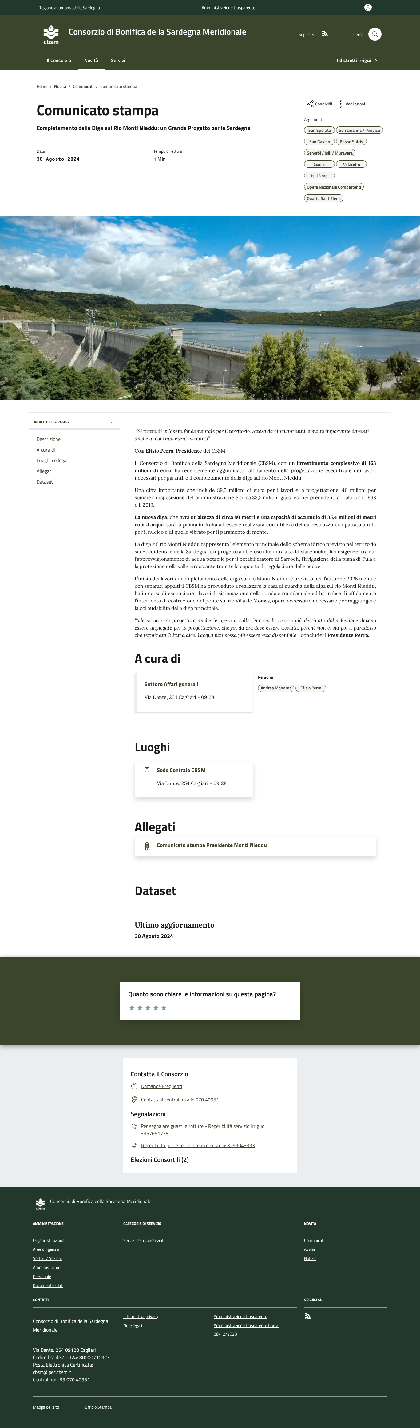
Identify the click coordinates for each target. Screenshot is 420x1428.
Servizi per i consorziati (143, 1240)
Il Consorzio (59, 60)
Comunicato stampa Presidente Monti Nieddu (212, 845)
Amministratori (47, 1267)
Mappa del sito (46, 1407)
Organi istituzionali (49, 1240)
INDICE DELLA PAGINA (51, 422)
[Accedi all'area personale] (369, 7)
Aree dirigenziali (47, 1249)
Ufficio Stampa (98, 1407)
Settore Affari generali (171, 684)
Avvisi (309, 1249)
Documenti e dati (48, 1285)
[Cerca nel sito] (375, 34)
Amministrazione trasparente (228, 7)
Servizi (118, 60)
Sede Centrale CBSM (181, 770)
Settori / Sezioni (47, 1258)
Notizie (310, 1258)
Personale (42, 1276)
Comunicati (314, 1240)
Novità (91, 60)
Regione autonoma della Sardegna (69, 7)
